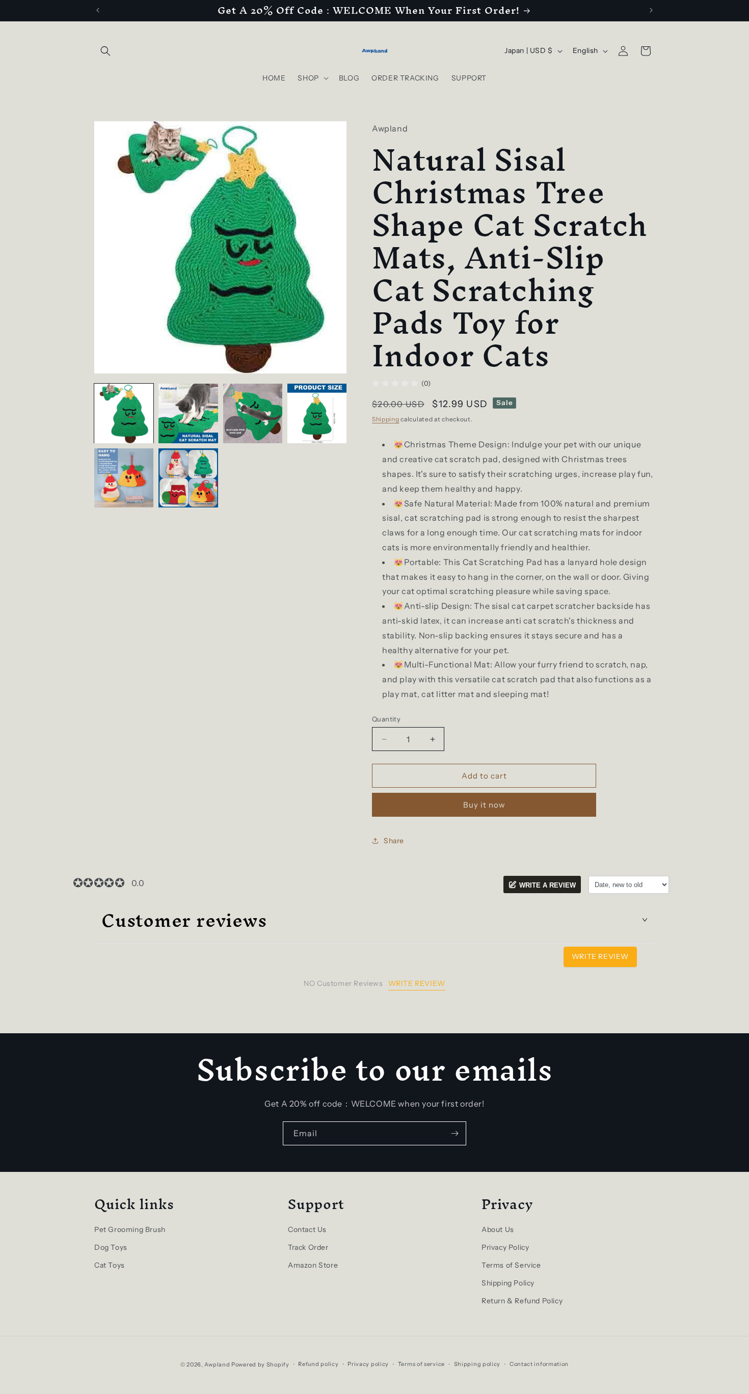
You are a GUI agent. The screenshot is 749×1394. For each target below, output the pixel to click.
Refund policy (318, 1364)
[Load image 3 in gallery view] (252, 413)
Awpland (217, 1364)
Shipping (385, 419)
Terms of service (421, 1364)
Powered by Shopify (260, 1364)
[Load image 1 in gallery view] (123, 413)
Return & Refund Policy (522, 1300)
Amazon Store (313, 1265)
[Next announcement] (651, 10)
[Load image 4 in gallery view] (316, 413)
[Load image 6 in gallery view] (188, 477)
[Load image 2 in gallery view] (188, 413)
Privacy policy (368, 1364)
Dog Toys (110, 1247)
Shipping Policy (507, 1283)
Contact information (539, 1364)
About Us (497, 1229)
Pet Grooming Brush (130, 1229)
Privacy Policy (505, 1247)
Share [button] (394, 840)
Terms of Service (511, 1265)
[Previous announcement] (98, 10)
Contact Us (307, 1229)
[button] (105, 51)
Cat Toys (109, 1265)
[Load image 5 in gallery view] (123, 477)
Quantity (386, 719)
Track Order (308, 1247)
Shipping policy (477, 1364)
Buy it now (484, 805)
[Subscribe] (454, 1133)
